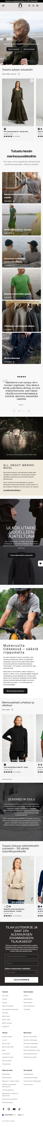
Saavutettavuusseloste (9, 1099)
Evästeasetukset (7, 1102)
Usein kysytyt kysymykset (32, 1081)
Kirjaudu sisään (7, 1036)
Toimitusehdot (7, 1077)
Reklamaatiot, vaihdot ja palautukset (10, 1094)
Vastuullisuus (28, 1002)
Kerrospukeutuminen (30, 1054)
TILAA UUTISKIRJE (21, 980)
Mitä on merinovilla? (30, 1036)
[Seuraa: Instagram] (8, 1109)
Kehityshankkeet (29, 1006)
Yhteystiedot (6, 1064)
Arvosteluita (6, 1054)
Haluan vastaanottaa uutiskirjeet (17, 969)
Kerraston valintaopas (31, 1043)
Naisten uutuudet (13, 49)
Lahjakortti (5, 1026)
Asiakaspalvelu (28, 1074)
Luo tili (4, 1040)
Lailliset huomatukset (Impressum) (9, 1085)
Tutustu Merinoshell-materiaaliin (21, 555)
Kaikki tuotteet (7, 1023)
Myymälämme (28, 999)
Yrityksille (27, 1009)
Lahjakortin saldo (7, 1057)
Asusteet (5, 1013)
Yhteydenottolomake (30, 1077)
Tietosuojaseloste (8, 1090)
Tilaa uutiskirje (7, 1060)
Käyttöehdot (6, 1074)
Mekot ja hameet (7, 1006)
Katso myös (6, 1016)
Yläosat (4, 999)
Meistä (26, 995)
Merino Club (6, 1019)
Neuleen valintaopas (30, 1040)
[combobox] (21, 972)
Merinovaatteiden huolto (32, 1050)
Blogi (3, 1050)
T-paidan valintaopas (30, 1047)
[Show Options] (36, 972)
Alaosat (4, 1002)
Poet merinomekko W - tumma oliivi (16, 131)
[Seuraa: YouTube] (14, 1109)
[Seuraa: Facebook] (3, 1109)
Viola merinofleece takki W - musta (16, 767)
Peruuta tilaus (28, 1084)
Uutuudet (5, 995)
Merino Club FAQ (7, 1047)
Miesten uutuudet (29, 49)
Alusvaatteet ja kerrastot (10, 1009)
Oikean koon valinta (30, 1057)
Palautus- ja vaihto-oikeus (10, 1081)
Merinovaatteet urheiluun (15, 691)
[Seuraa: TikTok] (19, 1109)
